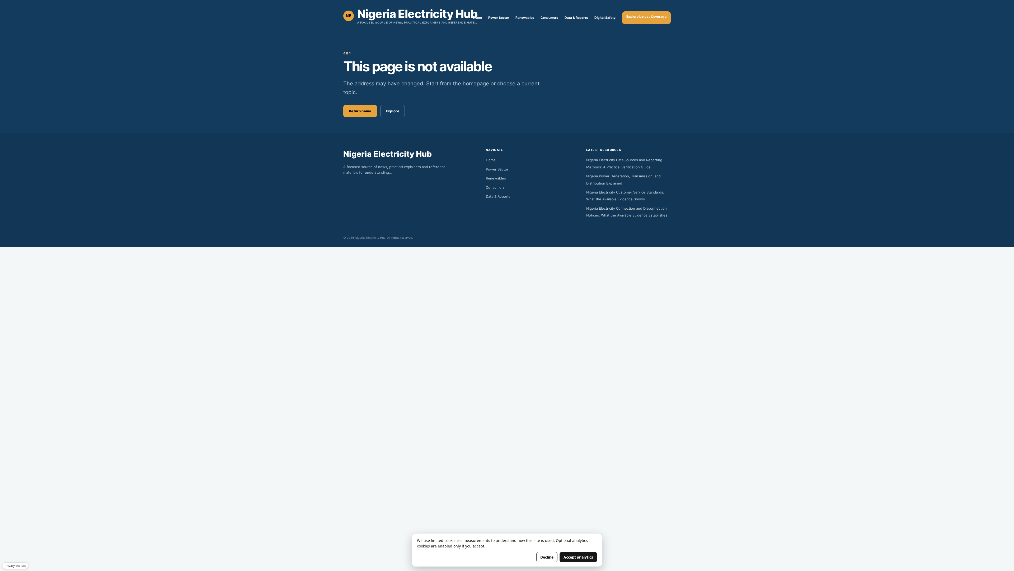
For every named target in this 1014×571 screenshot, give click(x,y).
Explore (392, 111)
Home (477, 18)
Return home (360, 111)
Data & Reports (576, 18)
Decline (546, 557)
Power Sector (498, 18)
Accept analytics (578, 557)
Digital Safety (605, 18)
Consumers (549, 18)
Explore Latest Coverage (646, 17)
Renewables (524, 18)
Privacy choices (15, 566)
